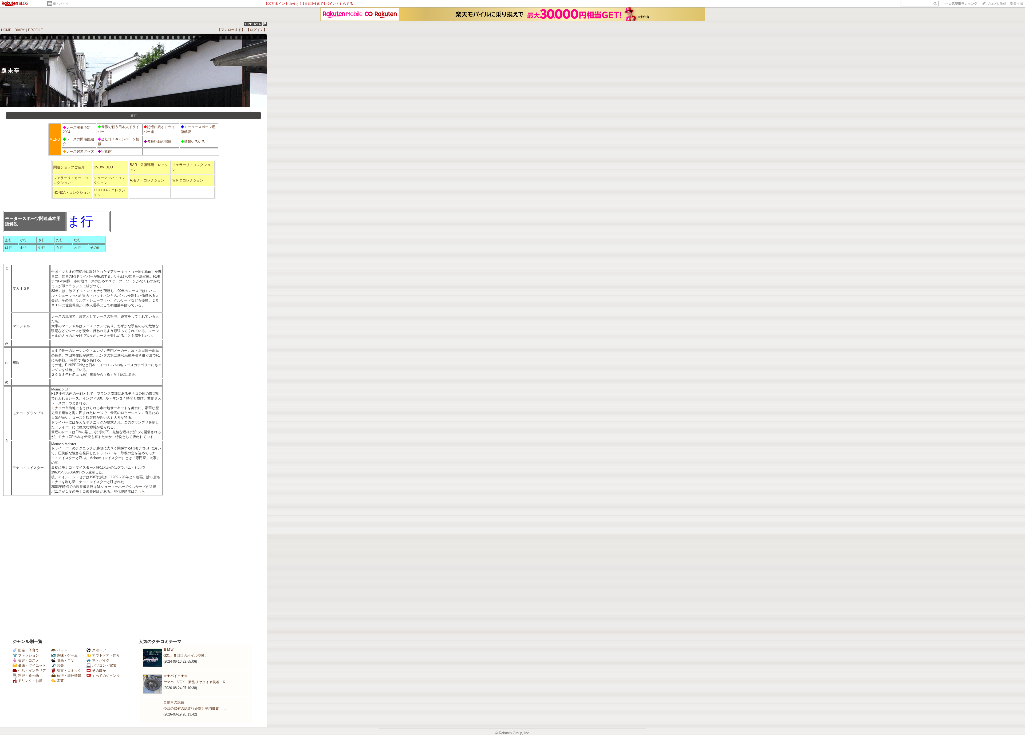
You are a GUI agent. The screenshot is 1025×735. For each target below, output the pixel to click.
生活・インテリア (32, 671)
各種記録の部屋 (159, 142)
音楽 (60, 665)
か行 (23, 240)
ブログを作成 (996, 4)
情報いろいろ (194, 142)
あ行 (8, 240)
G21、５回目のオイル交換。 (185, 656)
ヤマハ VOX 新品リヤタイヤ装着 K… (196, 682)
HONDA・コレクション (71, 193)
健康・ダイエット (32, 665)
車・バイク (61, 4)
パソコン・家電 (104, 665)
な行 (77, 240)
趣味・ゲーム (67, 655)
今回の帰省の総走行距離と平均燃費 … (194, 708)
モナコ (56, 408)
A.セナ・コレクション (147, 180)
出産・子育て (28, 650)
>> (961, 4)
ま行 (23, 248)
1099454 (252, 24)
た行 (59, 240)
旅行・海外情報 (69, 676)
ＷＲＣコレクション (187, 180)
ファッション (28, 655)
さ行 (41, 240)
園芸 (60, 681)
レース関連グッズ (80, 151)
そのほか (99, 671)
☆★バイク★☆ (175, 676)
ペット (62, 650)
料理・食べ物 (28, 676)
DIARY (19, 30)
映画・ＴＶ (65, 660)
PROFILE (35, 30)
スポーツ (99, 650)
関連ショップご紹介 (69, 167)
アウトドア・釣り (106, 655)
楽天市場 (1016, 4)
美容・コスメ (28, 660)
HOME (6, 30)
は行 (8, 248)
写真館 (106, 151)
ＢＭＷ (168, 649)
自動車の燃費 (173, 702)
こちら (140, 491)
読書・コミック (69, 671)
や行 (41, 248)
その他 (95, 248)
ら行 (59, 248)
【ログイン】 (256, 30)
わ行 (77, 248)
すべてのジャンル (106, 676)
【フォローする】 (231, 30)
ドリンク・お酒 (30, 681)
